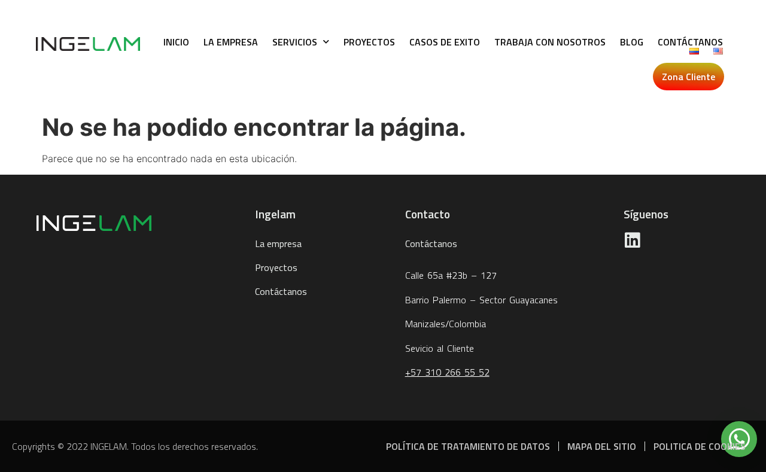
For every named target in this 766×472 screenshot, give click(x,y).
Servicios (294, 42)
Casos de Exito (444, 42)
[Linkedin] (632, 240)
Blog (631, 42)
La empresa (230, 42)
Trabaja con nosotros (550, 42)
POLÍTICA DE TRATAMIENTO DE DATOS (468, 446)
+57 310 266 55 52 (447, 372)
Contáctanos (690, 42)
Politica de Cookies (699, 446)
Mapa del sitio (601, 446)
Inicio (176, 42)
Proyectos (369, 42)
